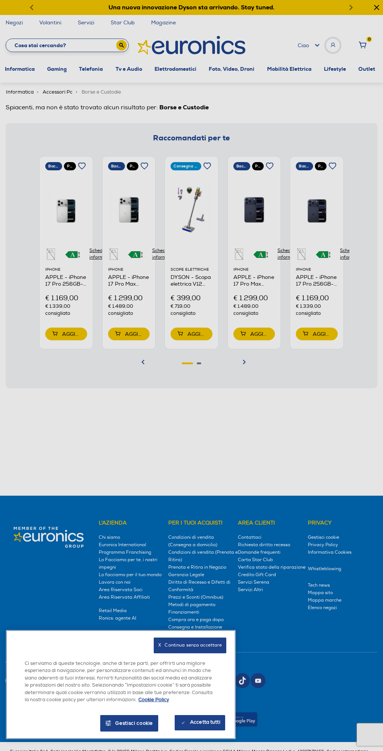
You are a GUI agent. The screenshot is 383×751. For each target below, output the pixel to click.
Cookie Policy (153, 700)
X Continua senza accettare (190, 645)
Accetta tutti (205, 722)
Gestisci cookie (134, 723)
